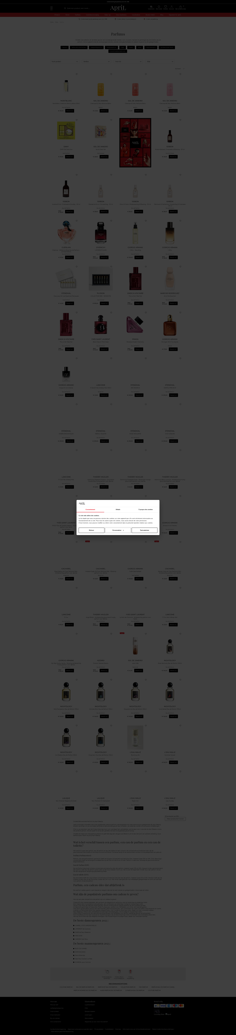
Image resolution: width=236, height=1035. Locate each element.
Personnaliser (116, 530)
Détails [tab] (118, 509)
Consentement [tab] (90, 509)
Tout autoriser (144, 530)
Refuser (91, 530)
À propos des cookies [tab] (146, 509)
